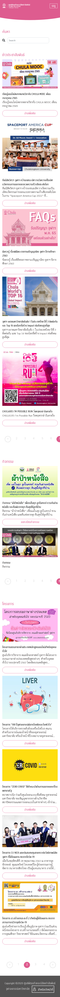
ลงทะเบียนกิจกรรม (30, 522)
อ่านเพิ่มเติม (30, 113)
